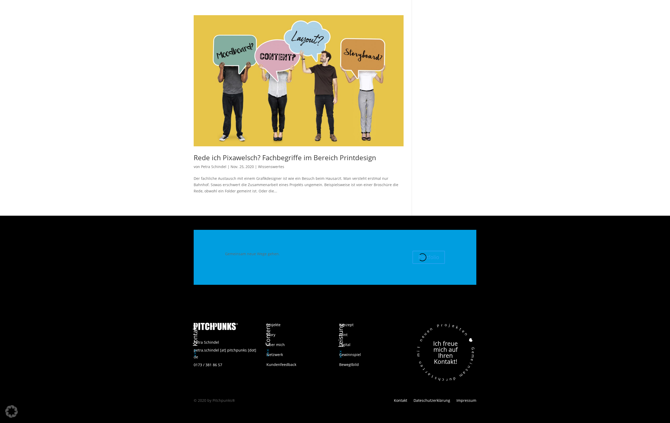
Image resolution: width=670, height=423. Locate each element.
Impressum (466, 400)
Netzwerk (274, 354)
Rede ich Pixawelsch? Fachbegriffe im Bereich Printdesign (285, 157)
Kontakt (401, 400)
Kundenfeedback (281, 364)
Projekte (273, 324)
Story (270, 334)
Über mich (275, 344)
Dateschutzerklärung (432, 400)
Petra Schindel (213, 166)
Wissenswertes (271, 166)
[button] (11, 411)
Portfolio (428, 257)
